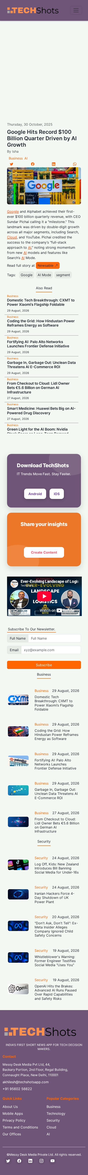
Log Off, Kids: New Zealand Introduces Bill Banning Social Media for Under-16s (57, 868)
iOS (57, 494)
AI (26, 158)
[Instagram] (41, 1161)
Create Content (44, 552)
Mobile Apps (13, 1113)
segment (63, 275)
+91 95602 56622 (17, 1089)
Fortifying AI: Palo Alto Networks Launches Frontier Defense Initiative (38, 344)
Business (16, 158)
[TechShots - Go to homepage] (32, 10)
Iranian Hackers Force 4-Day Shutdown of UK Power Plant (54, 897)
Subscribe (44, 665)
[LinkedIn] (53, 164)
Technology (56, 1113)
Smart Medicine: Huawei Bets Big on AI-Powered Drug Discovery (41, 410)
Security (41, 858)
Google (13, 211)
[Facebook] (32, 164)
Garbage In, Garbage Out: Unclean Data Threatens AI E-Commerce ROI (41, 364)
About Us (10, 1106)
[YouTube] (52, 1161)
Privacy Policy (14, 1120)
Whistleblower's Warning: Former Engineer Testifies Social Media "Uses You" (55, 961)
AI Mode (44, 275)
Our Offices (12, 1134)
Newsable (45, 265)
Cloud (12, 237)
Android (35, 494)
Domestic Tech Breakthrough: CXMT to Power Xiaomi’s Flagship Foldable (41, 302)
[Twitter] (11, 164)
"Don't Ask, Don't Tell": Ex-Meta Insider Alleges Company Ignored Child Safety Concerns (56, 929)
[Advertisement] (44, 67)
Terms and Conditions (20, 1127)
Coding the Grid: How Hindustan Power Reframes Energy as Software (41, 323)
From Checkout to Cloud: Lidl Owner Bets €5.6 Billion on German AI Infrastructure (38, 387)
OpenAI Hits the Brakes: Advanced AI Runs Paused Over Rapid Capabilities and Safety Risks (56, 992)
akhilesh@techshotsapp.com (26, 1082)
